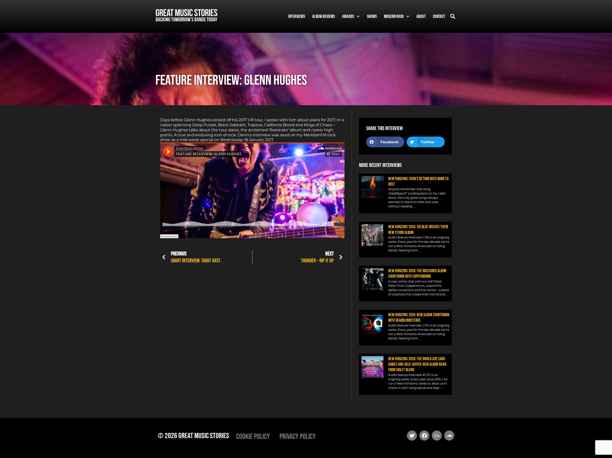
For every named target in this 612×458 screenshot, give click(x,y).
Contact (439, 16)
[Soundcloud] (449, 435)
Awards (348, 16)
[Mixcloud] (437, 435)
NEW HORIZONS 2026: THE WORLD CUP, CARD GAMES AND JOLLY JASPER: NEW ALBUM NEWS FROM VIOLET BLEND (417, 364)
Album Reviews (323, 16)
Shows (372, 16)
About (421, 16)
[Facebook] (424, 435)
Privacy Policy (297, 436)
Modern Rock (394, 16)
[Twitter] (412, 435)
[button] (453, 16)
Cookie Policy (253, 436)
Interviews (296, 16)
